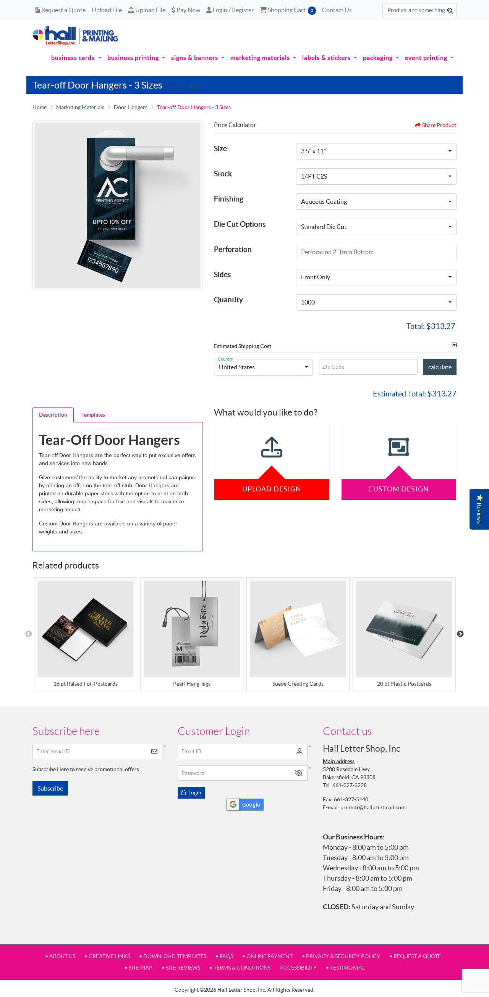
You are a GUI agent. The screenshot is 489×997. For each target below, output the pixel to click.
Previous (28, 634)
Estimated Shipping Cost (242, 346)
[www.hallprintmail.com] (75, 35)
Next (460, 634)
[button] (299, 773)
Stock (223, 173)
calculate (440, 367)
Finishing (228, 199)
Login (194, 792)
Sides (222, 274)
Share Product (439, 125)
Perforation (233, 249)
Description (53, 415)
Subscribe (50, 788)
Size (220, 148)
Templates (93, 415)
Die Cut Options (240, 224)
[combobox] (376, 151)
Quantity (228, 299)
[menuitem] (76, 57)
